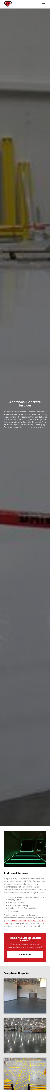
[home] (8, 4)
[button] (43, 4)
